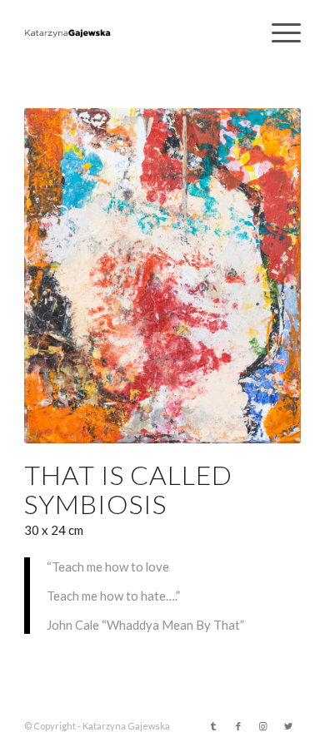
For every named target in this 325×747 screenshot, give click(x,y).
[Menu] (278, 33)
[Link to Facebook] (238, 726)
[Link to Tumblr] (213, 726)
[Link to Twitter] (288, 726)
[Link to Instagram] (263, 726)
